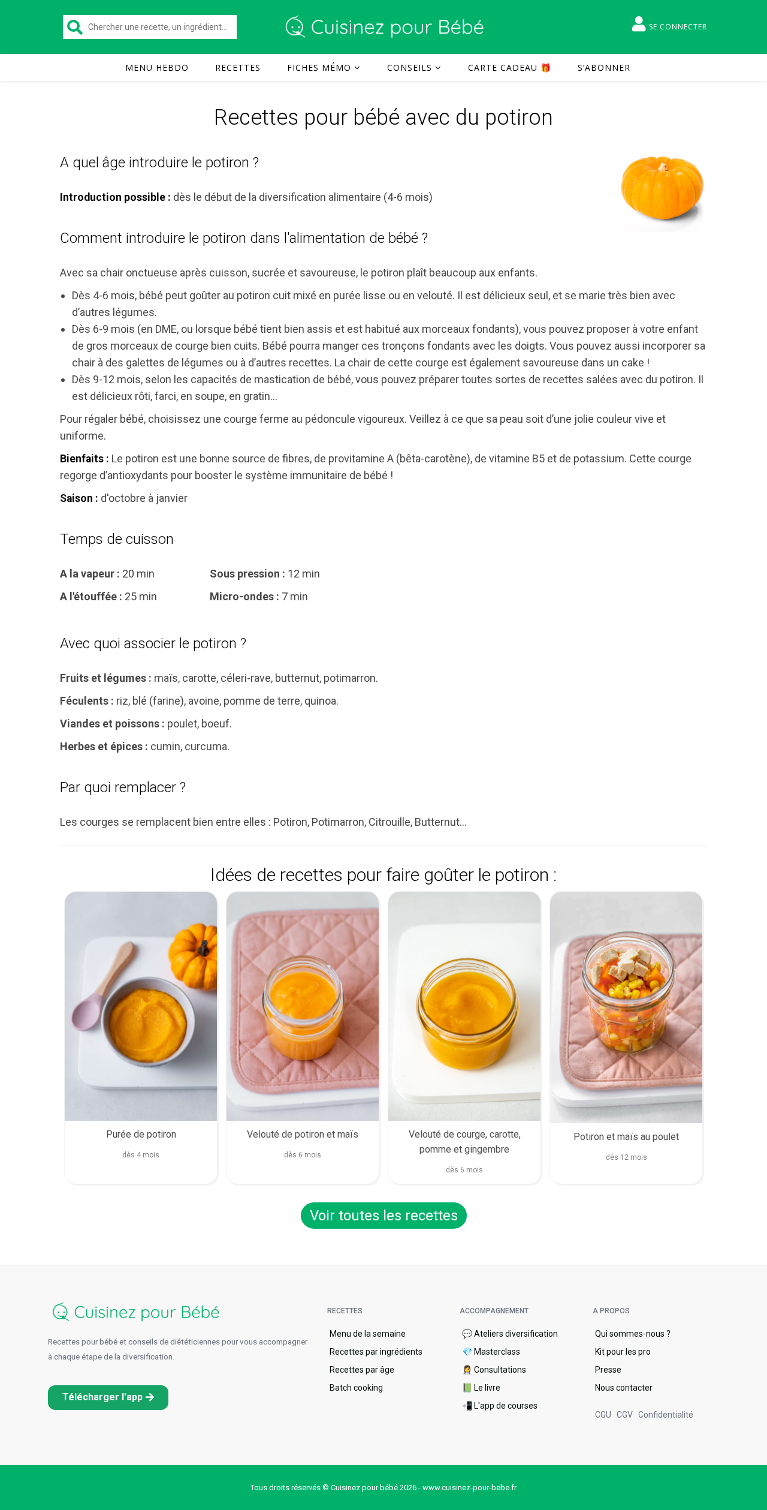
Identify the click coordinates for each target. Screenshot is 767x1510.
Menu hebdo (157, 67)
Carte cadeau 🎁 (509, 67)
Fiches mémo (319, 67)
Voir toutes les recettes (384, 1215)
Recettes (238, 67)
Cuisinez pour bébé (386, 27)
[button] (108, 1397)
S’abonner (604, 67)
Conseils (409, 67)
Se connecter (678, 27)
